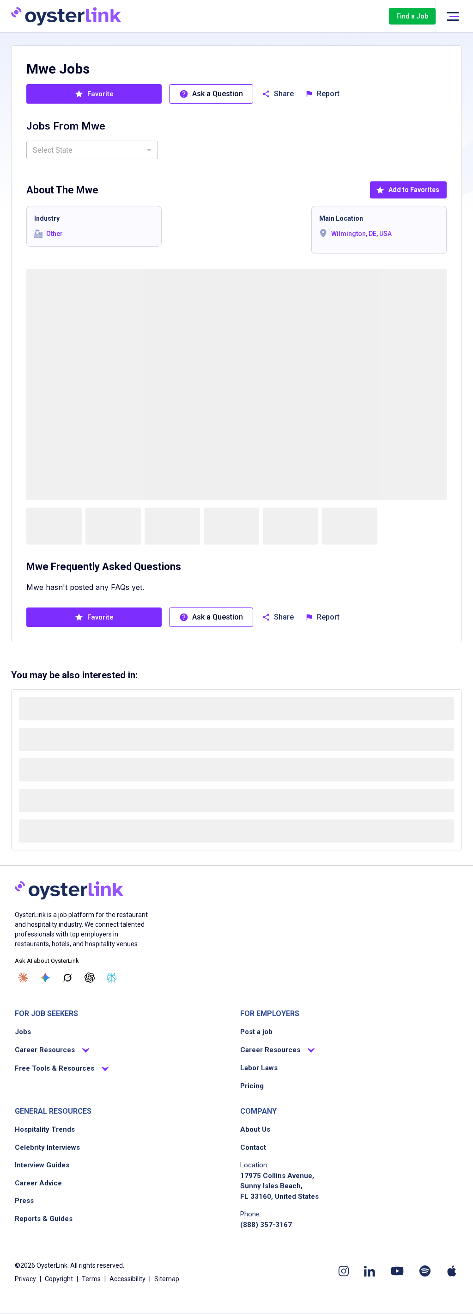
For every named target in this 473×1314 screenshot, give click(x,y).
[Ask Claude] (23, 977)
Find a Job (412, 16)
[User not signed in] (452, 16)
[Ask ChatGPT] (89, 977)
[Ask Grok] (67, 977)
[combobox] (92, 150)
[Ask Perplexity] (111, 977)
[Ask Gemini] (45, 977)
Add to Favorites (413, 189)
